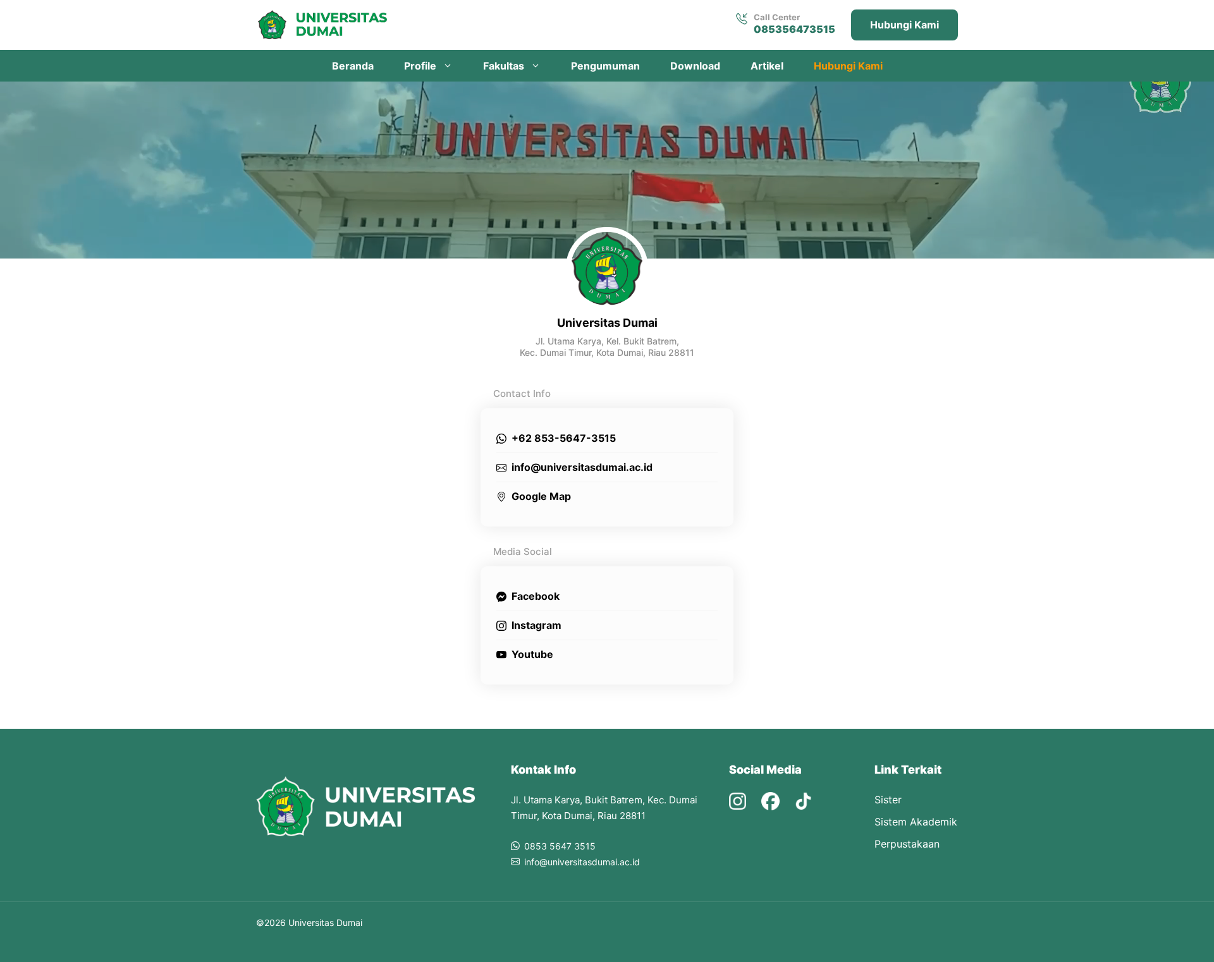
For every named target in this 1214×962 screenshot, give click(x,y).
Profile (420, 65)
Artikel (767, 65)
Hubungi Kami (904, 24)
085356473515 (794, 29)
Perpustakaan (907, 843)
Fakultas (503, 65)
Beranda (353, 65)
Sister (888, 799)
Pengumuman (605, 65)
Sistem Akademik (915, 821)
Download (695, 65)
